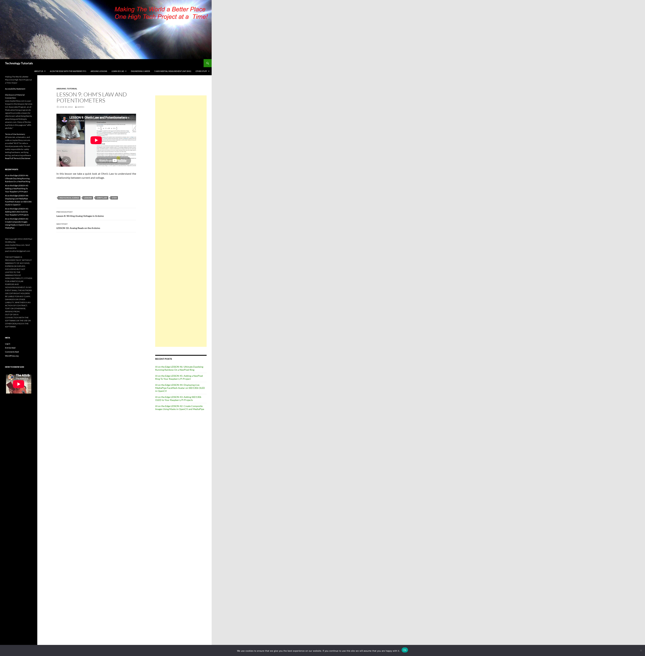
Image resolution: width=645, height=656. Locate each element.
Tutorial (72, 88)
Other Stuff (201, 71)
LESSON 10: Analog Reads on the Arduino (78, 226)
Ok (404, 650)
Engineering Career (140, 71)
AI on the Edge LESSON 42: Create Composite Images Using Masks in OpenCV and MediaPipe (179, 407)
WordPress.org (11, 356)
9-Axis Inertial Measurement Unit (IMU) (172, 71)
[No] (640, 650)
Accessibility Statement (15, 89)
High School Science (69, 198)
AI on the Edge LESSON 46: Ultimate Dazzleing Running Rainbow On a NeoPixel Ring (179, 368)
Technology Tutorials (19, 63)
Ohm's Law (102, 198)
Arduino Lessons (99, 71)
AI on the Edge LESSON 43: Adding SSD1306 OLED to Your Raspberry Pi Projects (178, 398)
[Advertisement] (181, 221)
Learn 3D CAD (118, 71)
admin (80, 107)
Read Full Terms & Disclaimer (17, 158)
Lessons (88, 198)
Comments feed (12, 352)
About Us (38, 71)
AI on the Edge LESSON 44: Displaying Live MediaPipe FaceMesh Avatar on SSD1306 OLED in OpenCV (180, 387)
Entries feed (10, 347)
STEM (114, 198)
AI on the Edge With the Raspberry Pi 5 (68, 71)
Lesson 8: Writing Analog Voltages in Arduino (80, 214)
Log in (7, 343)
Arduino (61, 88)
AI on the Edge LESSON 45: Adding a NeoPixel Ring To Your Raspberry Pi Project (179, 377)
